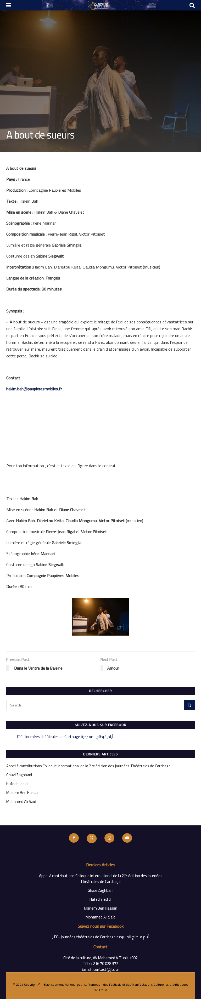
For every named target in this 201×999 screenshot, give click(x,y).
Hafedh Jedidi (17, 783)
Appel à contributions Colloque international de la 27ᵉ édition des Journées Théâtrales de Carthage (88, 766)
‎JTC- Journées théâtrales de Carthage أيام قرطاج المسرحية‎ (65, 736)
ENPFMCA (100, 990)
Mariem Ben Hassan (23, 792)
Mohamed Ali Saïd (21, 801)
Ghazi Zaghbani (19, 775)
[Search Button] (189, 705)
